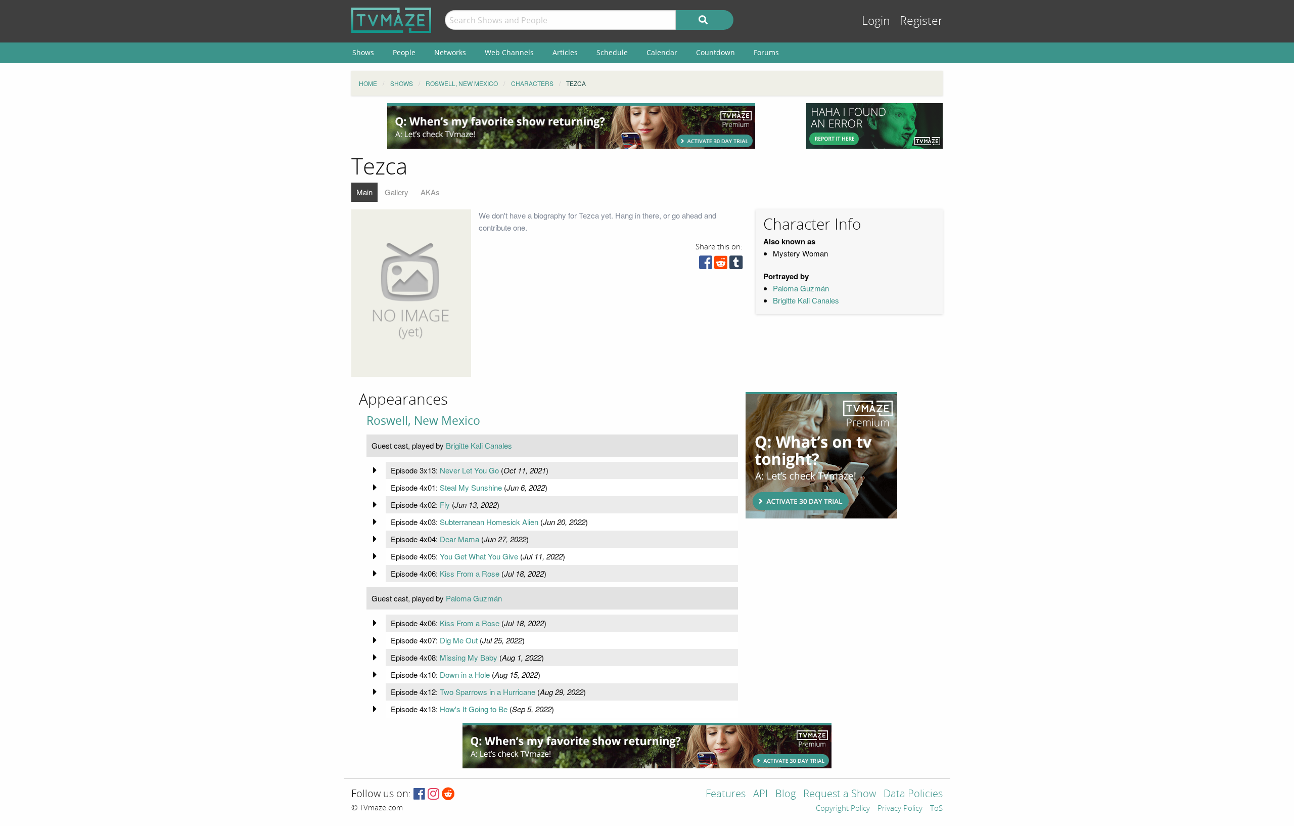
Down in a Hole (465, 674)
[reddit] (720, 264)
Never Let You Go (469, 470)
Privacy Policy (899, 809)
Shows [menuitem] (363, 52)
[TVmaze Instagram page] (433, 794)
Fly (445, 504)
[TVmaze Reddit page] (448, 794)
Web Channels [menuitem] (509, 52)
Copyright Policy (843, 809)
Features (726, 794)
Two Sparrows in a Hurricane (487, 691)
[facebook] (705, 264)
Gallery (396, 192)
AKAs (430, 192)
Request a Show (839, 794)
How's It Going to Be (473, 709)
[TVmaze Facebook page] (419, 794)
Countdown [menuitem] (715, 52)
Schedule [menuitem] (612, 52)
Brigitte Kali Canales (806, 300)
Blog (785, 794)
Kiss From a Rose (469, 573)
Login (876, 21)
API (760, 794)
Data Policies (913, 794)
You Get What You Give (479, 556)
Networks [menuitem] (450, 52)
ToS (936, 809)
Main (364, 192)
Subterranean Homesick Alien (489, 521)
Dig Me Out (459, 640)
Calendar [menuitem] (661, 52)
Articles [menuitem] (565, 52)
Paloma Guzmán (801, 288)
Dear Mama (459, 539)
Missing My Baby (468, 657)
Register (921, 21)
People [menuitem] (404, 52)
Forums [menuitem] (766, 52)
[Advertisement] (571, 126)
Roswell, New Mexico (423, 420)
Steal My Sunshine (471, 487)
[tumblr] (736, 264)
